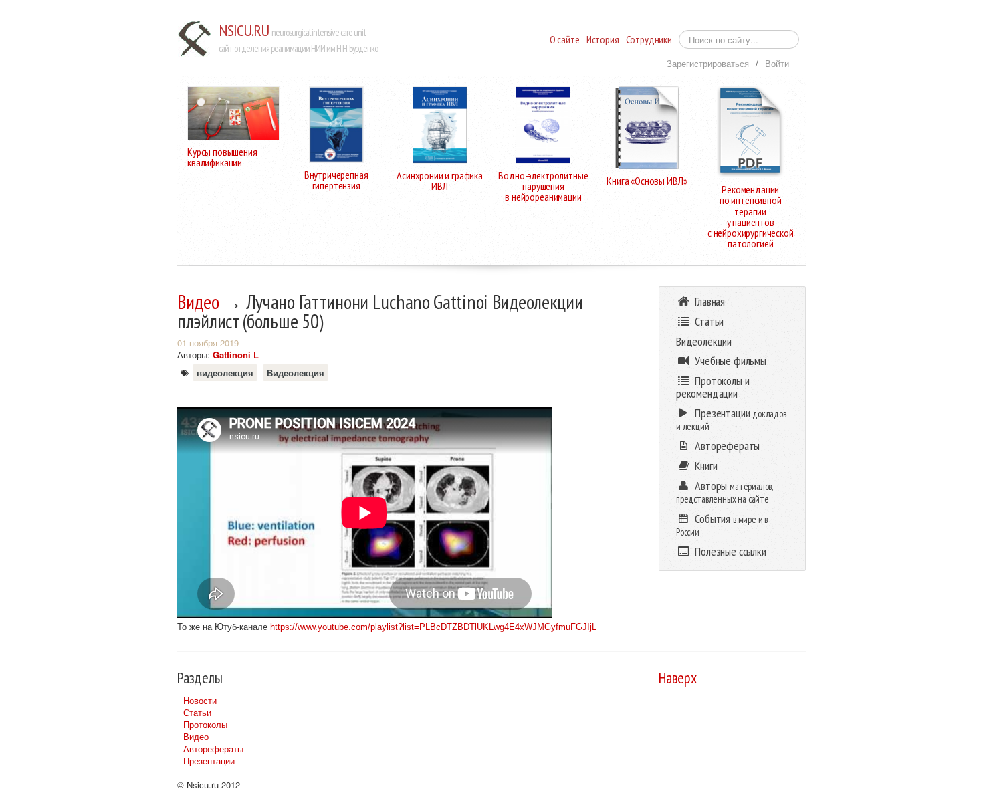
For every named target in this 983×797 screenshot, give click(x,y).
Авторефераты (213, 748)
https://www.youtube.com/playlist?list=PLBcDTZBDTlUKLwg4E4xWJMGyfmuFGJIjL (433, 627)
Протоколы (205, 724)
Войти (777, 63)
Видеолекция (295, 372)
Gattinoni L (236, 354)
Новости (200, 700)
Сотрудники (649, 39)
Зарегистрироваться (708, 63)
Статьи (197, 712)
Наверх (678, 677)
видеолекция (225, 372)
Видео (198, 301)
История (602, 39)
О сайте (565, 39)
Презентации (209, 760)
